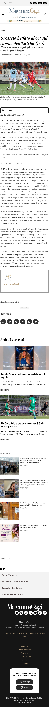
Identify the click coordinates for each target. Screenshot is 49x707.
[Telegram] (34, 3)
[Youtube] (41, 3)
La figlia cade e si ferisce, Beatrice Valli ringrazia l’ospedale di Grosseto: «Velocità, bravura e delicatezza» (34, 482)
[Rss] (39, 3)
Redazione (8, 633)
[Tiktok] (44, 3)
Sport (3, 30)
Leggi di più (4, 390)
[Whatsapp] (46, 3)
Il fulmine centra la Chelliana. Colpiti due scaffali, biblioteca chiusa (34, 504)
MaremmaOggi (11, 284)
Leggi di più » (24, 465)
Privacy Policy (34, 633)
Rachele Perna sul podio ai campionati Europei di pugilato (22, 375)
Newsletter (16, 633)
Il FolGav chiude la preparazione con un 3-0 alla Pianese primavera (22, 425)
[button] (3, 14)
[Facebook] (31, 3)
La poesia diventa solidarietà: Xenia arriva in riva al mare (33, 526)
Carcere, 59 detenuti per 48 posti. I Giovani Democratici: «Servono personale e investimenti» (33, 460)
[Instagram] (36, 3)
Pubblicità (24, 633)
